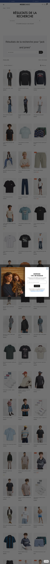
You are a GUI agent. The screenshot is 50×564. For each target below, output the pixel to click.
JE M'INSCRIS (36, 286)
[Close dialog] (47, 269)
